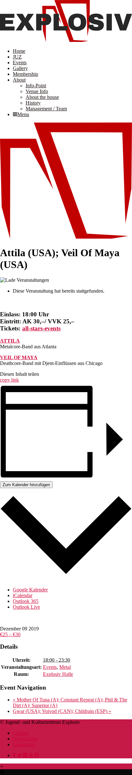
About (19, 80)
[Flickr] (25, 755)
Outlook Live (26, 607)
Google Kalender (30, 589)
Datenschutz (25, 738)
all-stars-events (41, 328)
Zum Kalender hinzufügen (26, 484)
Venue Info (37, 91)
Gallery (20, 68)
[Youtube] (31, 755)
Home (19, 51)
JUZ (17, 56)
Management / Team (46, 108)
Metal (65, 667)
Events (20, 62)
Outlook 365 (25, 601)
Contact (21, 733)
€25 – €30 (10, 634)
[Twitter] (19, 755)
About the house (42, 97)
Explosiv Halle (58, 674)
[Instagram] (37, 755)
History (33, 103)
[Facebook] (14, 755)
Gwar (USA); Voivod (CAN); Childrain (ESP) (62, 711)
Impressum (24, 744)
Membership (25, 74)
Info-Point (36, 85)
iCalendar (22, 595)
